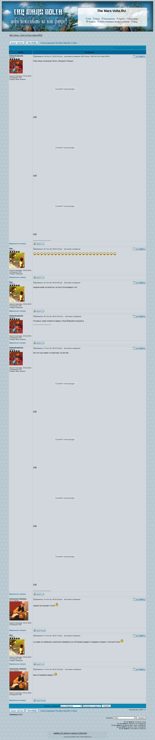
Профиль (92, 22)
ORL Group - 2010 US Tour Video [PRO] (25, 35)
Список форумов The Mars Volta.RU (55, 43)
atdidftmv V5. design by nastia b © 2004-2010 (70, 733)
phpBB (73, 737)
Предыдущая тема (121, 48)
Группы (121, 19)
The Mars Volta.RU (111, 11)
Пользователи (109, 19)
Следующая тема (138, 48)
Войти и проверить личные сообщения (114, 22)
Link (35, 117)
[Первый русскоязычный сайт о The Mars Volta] (36, 31)
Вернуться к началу (17, 243)
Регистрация (133, 19)
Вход (135, 22)
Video (75, 43)
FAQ (89, 19)
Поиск (97, 19)
